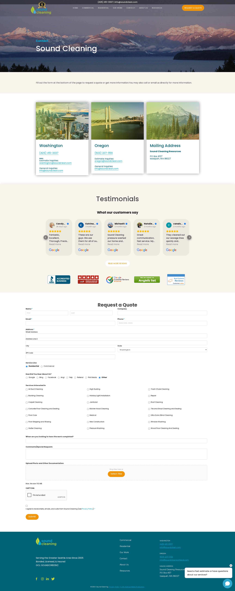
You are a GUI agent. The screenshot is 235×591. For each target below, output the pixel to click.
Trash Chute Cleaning (160, 389)
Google (32, 377)
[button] (46, 237)
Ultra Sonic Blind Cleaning (162, 415)
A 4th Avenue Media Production (132, 587)
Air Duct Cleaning (35, 389)
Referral (80, 377)
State (120, 346)
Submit (32, 516)
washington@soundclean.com (55, 163)
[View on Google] (52, 225)
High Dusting (95, 389)
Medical (93, 415)
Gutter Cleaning (35, 428)
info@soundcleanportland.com (174, 560)
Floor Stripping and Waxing (39, 422)
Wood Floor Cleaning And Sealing (165, 428)
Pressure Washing (97, 428)
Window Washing (158, 422)
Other (104, 377)
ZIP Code (29, 353)
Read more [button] (55, 244)
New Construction (97, 422)
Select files (116, 473)
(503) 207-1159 (104, 153)
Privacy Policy (87, 509)
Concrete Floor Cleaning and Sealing (43, 408)
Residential (34, 366)
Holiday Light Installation (100, 395)
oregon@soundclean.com (108, 161)
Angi (62, 377)
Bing (41, 377)
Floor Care (32, 415)
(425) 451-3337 (48, 153)
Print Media (92, 377)
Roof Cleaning (157, 402)
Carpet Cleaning (35, 402)
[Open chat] (227, 583)
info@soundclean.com (51, 170)
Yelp (70, 377)
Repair (153, 395)
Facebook (52, 377)
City (27, 346)
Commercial (49, 366)
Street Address (32, 332)
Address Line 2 (32, 339)
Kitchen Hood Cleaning (99, 408)
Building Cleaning (36, 395)
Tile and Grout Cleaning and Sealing (166, 408)
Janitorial (94, 402)
